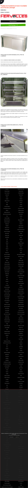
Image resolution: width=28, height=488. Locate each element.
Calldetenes (21, 244)
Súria (7, 202)
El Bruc (7, 196)
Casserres (21, 342)
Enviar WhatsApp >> (12, 25)
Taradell (7, 373)
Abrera (21, 369)
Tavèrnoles (21, 371)
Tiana (7, 337)
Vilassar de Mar (21, 281)
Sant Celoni (21, 367)
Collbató (21, 204)
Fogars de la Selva (7, 375)
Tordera (7, 369)
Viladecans (21, 273)
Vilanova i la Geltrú (21, 262)
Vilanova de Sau (21, 225)
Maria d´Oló (7, 356)
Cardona (21, 348)
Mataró (7, 260)
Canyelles (21, 285)
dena (7, 346)
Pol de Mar (7, 302)
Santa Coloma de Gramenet (7, 214)
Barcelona (7, 189)
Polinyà (21, 233)
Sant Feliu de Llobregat (21, 312)
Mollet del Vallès (21, 231)
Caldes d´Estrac (21, 277)
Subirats (21, 202)
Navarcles (21, 248)
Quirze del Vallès (21, 298)
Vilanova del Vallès (7, 264)
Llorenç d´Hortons (21, 310)
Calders (7, 279)
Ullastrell (21, 354)
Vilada (7, 323)
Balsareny (21, 221)
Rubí (21, 250)
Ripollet (21, 252)
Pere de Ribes (7, 308)
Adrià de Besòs (7, 258)
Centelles (21, 350)
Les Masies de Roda (21, 362)
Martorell (21, 223)
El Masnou (21, 206)
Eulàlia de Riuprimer (7, 212)
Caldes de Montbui (21, 304)
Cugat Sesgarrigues (21, 264)
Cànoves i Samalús (7, 287)
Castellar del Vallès (7, 331)
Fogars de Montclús (21, 373)
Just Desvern (7, 312)
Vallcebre (21, 198)
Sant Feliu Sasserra (7, 306)
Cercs (7, 350)
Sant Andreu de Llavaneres (21, 254)
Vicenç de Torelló (7, 321)
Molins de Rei (7, 233)
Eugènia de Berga (21, 212)
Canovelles (21, 287)
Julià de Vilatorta (21, 356)
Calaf (7, 329)
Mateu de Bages (7, 481)
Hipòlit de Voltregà (7, 304)
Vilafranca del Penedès (21, 271)
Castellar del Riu (21, 331)
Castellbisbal (7, 237)
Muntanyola (21, 279)
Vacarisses (21, 200)
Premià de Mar (7, 229)
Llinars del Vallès (21, 360)
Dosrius (21, 196)
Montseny (7, 281)
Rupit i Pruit (21, 327)
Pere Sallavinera (21, 302)
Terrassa (21, 337)
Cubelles (7, 198)
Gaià (7, 385)
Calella (7, 246)
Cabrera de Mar (7, 271)
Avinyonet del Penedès (21, 275)
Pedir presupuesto (13, 21)
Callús (7, 244)
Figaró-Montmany (7, 377)
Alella (7, 239)
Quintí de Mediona (21, 300)
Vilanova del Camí (20, 269)
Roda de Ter (7, 252)
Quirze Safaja (7, 298)
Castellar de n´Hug (7, 333)
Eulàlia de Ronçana (21, 210)
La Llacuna (7, 381)
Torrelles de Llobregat (21, 381)
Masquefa (7, 335)
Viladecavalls (7, 273)
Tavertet (7, 371)
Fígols (21, 375)
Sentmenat (21, 383)
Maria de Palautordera (21, 189)
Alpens (21, 237)
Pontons (21, 483)
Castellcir (7, 348)
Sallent (21, 258)
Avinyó (7, 277)
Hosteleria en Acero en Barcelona (9, 28)
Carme (7, 344)
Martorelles (21, 214)
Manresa (7, 248)
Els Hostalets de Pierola (7, 208)
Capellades (7, 360)
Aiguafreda (21, 239)
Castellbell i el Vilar (21, 329)
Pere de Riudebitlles (21, 306)
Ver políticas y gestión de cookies (14, 435)
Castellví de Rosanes (7, 352)
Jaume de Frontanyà (21, 325)
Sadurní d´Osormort (21, 321)
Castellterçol (7, 354)
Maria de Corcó (7, 227)
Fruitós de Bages (7, 296)
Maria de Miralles (7, 191)
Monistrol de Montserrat (20, 229)
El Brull (21, 379)
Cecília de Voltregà (7, 319)
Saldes (7, 204)
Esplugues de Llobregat (21, 377)
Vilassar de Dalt (7, 262)
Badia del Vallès (21, 260)
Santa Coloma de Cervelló (7, 342)
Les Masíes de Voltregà (7, 362)
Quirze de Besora (7, 300)
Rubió (21, 246)
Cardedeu (7, 358)
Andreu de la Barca (7, 256)
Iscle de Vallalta (7, 327)
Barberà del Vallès (7, 221)
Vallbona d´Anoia (7, 200)
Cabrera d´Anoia (21, 227)
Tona (7, 283)
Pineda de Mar (21, 235)
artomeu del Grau (7, 269)
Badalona (7, 275)
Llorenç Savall (7, 310)
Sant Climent (7, 367)
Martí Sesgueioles (21, 481)
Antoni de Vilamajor (7, 254)
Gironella (7, 379)
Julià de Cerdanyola (21, 283)
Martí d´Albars (21, 308)
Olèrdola (21, 344)
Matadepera (21, 333)
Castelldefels (21, 346)
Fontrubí (21, 385)
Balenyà (7, 210)
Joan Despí (7, 285)
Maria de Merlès (21, 191)
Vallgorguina (7, 223)
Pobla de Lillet (7, 235)
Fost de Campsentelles (21, 296)
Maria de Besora (7, 383)
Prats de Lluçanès (7, 483)
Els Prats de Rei (21, 335)
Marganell (7, 225)
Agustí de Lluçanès (21, 256)
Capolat (21, 358)
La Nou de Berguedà (7, 294)
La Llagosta (21, 294)
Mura (7, 250)
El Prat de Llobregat (21, 208)
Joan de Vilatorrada (7, 325)
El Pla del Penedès (7, 206)
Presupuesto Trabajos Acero (3, 28)
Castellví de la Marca (21, 352)
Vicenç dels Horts (21, 319)
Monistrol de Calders (7, 231)
